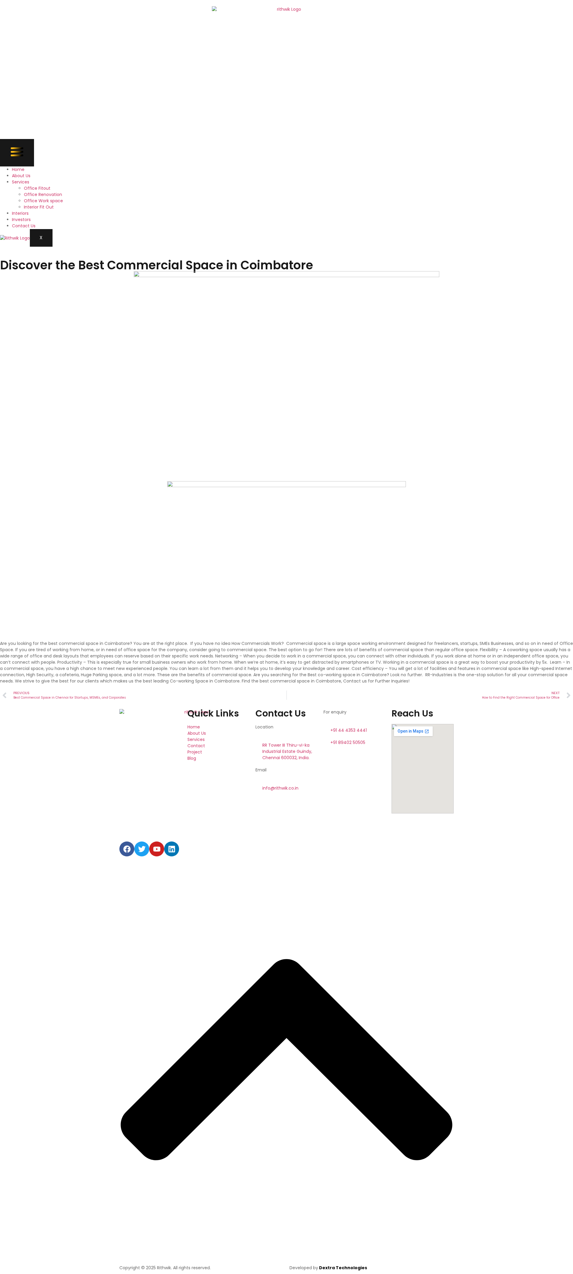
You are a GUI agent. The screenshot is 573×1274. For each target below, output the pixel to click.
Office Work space (43, 201)
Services (20, 182)
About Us (21, 176)
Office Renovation (43, 194)
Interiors (20, 213)
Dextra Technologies (342, 1268)
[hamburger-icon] (17, 152)
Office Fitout (37, 188)
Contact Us (24, 226)
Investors (21, 220)
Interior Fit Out (39, 207)
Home (18, 169)
